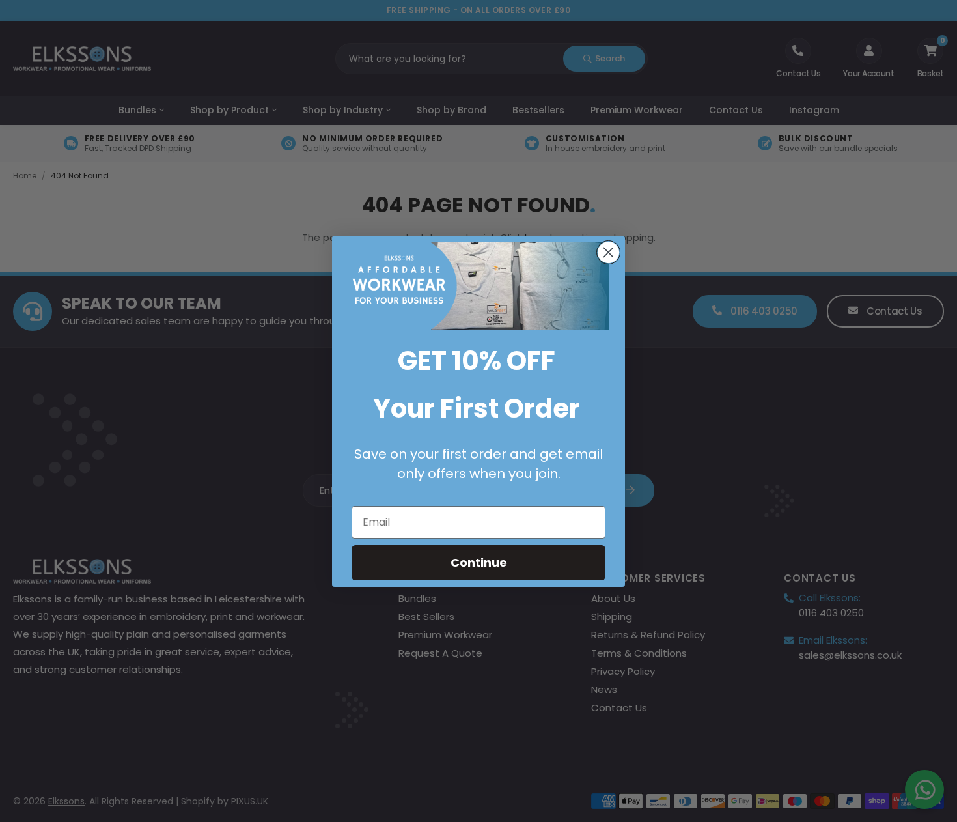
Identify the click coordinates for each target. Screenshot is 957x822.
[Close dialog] (608, 252)
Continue (479, 562)
